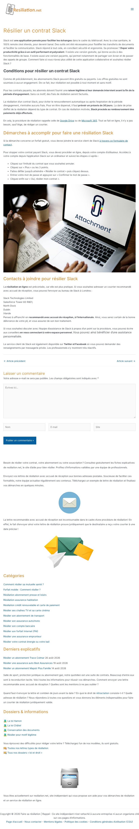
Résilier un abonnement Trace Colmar (23, 657)
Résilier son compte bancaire (19, 626)
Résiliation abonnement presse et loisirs (24, 594)
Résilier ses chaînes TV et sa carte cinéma (26, 610)
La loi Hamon (14, 721)
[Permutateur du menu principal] (132, 9)
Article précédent (14, 361)
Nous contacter (33, 821)
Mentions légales (53, 821)
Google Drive (67, 120)
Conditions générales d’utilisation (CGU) (111, 821)
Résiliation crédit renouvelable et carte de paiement (31, 605)
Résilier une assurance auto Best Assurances (28, 663)
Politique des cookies (76, 821)
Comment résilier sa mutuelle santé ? (23, 584)
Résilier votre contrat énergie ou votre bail (26, 641)
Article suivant (126, 361)
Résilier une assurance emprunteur (22, 636)
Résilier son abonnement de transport (23, 615)
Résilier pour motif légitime (21, 734)
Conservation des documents (23, 730)
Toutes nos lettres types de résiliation (27, 748)
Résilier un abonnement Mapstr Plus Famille (27, 668)
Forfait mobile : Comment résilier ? (22, 589)
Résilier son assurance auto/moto (21, 621)
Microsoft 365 (89, 120)
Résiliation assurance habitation (20, 600)
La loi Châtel (14, 725)
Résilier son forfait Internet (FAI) (20, 631)
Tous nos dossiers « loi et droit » (24, 752)
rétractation (102, 693)
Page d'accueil (14, 821)
